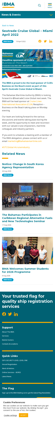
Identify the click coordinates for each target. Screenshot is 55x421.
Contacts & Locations (10, 344)
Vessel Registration (9, 364)
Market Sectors (8, 340)
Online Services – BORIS (11, 372)
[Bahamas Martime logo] (8, 7)
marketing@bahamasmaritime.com (25, 141)
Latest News (6, 376)
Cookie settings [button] (10, 415)
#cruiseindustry (22, 147)
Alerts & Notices (8, 368)
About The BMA (8, 332)
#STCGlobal (8, 147)
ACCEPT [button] (23, 415)
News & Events (11, 14)
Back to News (8, 26)
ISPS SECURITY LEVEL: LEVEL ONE (15, 360)
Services (5, 336)
